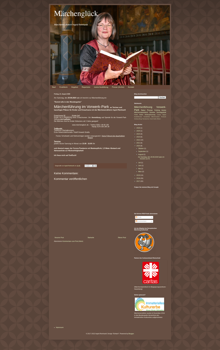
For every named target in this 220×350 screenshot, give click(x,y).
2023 (138, 137)
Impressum (60, 327)
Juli (139, 163)
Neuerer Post (59, 237)
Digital (164, 114)
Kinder (141, 114)
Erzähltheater (138, 116)
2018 (138, 178)
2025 (138, 131)
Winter (159, 119)
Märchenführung (143, 107)
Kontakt (131, 87)
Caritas (159, 114)
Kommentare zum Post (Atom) (73, 241)
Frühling (157, 110)
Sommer (152, 112)
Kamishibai (147, 116)
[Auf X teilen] (90, 166)
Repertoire (86, 87)
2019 (138, 175)
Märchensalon (155, 116)
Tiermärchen (146, 119)
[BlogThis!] (88, 166)
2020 (138, 146)
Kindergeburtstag (150, 114)
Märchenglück (76, 13)
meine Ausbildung (101, 87)
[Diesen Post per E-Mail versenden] (86, 166)
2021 (138, 143)
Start (54, 87)
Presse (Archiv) (118, 87)
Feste (136, 114)
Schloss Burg (138, 119)
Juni (140, 165)
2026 (138, 128)
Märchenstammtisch (141, 112)
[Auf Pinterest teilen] (95, 166)
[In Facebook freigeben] (93, 166)
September (142, 151)
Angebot (74, 87)
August (140, 154)
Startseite (91, 237)
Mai (139, 169)
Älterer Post (122, 237)
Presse (150, 110)
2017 (138, 181)
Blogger (131, 334)
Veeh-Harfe (153, 119)
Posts (139, 217)
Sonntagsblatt (161, 112)
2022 (138, 140)
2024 (138, 134)
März (140, 171)
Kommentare (141, 221)
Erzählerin (63, 87)
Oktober (141, 148)
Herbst (163, 110)
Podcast (163, 116)
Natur (143, 110)
